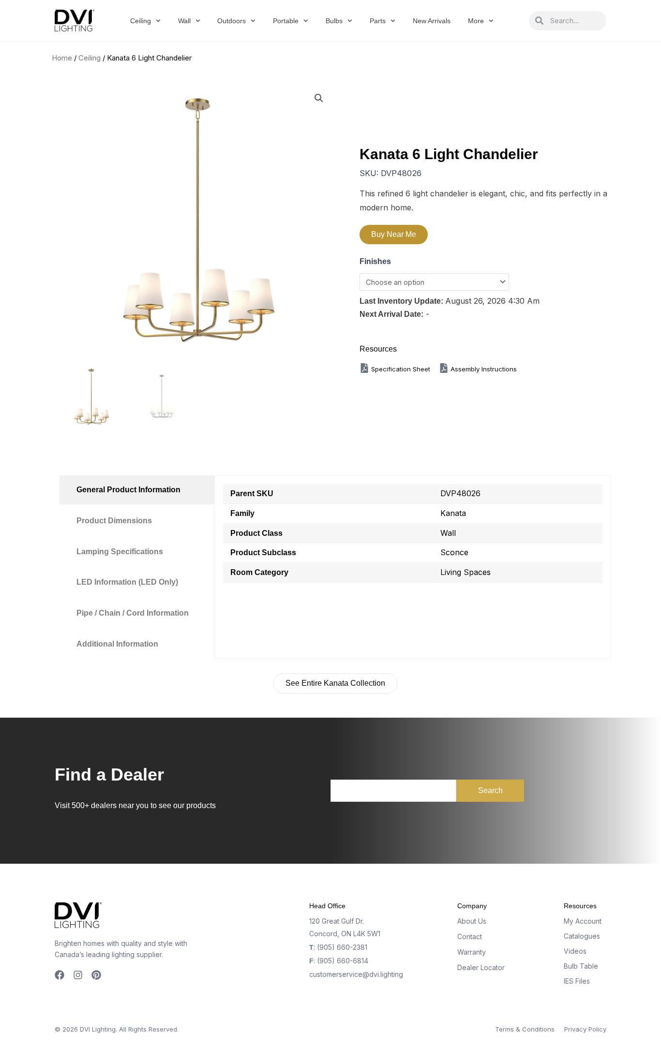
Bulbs (334, 21)
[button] (319, 98)
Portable (286, 21)
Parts (378, 21)
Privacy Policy (585, 1029)
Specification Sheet (401, 369)
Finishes (375, 261)
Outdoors (231, 21)
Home (62, 57)
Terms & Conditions (525, 1029)
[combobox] (574, 20)
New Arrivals (432, 21)
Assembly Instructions (483, 369)
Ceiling (140, 21)
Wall (184, 21)
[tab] (137, 489)
